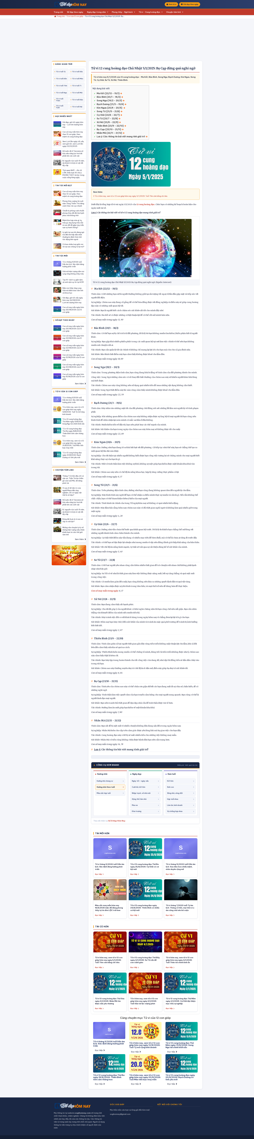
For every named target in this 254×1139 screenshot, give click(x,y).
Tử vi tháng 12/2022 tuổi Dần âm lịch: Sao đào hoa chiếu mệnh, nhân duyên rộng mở (180, 866)
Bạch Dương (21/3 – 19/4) (110, 104)
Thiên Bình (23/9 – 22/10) (110, 125)
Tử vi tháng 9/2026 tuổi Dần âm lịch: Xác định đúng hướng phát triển (73, 264)
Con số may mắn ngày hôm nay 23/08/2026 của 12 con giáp (73, 338)
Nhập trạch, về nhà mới (141, 793)
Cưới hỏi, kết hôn (138, 787)
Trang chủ (58, 12)
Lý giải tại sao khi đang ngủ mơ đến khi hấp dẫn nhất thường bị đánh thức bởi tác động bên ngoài (73, 235)
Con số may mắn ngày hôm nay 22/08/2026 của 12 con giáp (73, 347)
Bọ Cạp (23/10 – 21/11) (109, 129)
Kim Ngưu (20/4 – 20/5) (110, 107)
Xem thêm (79, 383)
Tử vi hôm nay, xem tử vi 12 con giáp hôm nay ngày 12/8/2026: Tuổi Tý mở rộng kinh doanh (73, 410)
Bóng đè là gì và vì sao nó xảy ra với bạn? (72, 520)
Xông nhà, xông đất (175, 793)
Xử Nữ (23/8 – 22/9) (107, 122)
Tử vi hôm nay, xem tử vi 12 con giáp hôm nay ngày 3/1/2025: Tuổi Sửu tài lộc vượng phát (144, 1001)
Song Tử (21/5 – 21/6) (108, 111)
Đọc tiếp (98, 874)
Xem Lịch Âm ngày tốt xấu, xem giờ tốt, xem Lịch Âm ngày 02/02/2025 (73, 143)
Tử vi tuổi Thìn (61, 86)
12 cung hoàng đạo (146, 204)
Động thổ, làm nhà (139, 799)
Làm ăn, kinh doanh (174, 805)
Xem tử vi (172, 4)
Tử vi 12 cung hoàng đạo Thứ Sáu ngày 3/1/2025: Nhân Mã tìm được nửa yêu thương (109, 1001)
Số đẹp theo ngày (75, 12)
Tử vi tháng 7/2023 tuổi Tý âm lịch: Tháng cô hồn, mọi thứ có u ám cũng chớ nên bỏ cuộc (180, 908)
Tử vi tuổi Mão (77, 79)
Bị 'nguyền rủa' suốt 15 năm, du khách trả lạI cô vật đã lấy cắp (73, 163)
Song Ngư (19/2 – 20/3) (109, 100)
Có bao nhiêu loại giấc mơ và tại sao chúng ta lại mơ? (73, 245)
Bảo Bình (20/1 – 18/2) (109, 97)
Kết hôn (170, 781)
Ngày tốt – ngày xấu (140, 781)
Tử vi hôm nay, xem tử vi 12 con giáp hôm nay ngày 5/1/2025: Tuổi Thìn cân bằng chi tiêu (130, 196)
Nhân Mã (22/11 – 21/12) (109, 133)
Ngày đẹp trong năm (96, 12)
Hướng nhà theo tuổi (106, 787)
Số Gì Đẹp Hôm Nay (116, 821)
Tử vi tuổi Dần (61, 79)
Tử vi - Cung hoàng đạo (149, 12)
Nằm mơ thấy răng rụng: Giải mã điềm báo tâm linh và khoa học (72, 290)
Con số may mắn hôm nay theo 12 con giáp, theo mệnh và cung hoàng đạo (72, 134)
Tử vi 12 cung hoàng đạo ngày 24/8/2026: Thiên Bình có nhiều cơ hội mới (144, 908)
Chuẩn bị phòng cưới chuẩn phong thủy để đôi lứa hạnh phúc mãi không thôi (73, 213)
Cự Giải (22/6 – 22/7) (108, 115)
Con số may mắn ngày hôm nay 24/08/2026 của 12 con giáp (73, 309)
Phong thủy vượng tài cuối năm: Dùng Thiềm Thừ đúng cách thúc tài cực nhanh (73, 203)
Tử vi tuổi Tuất (59, 107)
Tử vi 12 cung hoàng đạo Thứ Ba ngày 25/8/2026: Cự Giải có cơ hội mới (144, 866)
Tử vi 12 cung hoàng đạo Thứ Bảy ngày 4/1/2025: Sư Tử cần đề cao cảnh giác (145, 960)
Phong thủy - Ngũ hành (122, 12)
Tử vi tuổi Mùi (77, 93)
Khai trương (136, 811)
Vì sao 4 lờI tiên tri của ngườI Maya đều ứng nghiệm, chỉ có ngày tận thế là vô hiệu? (72, 491)
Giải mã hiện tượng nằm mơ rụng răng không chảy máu (73, 272)
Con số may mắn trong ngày (104, 591)
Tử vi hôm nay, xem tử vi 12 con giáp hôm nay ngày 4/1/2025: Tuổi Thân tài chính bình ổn (179, 960)
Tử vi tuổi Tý (61, 72)
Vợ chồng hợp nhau (174, 811)
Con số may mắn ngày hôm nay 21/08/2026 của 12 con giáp (73, 357)
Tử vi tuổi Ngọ (61, 93)
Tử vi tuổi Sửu (77, 72)
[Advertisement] (127, 41)
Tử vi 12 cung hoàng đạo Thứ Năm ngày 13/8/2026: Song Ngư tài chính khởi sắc (73, 421)
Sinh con (170, 787)
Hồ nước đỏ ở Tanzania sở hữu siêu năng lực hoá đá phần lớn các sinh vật (72, 153)
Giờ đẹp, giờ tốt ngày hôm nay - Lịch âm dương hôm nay (72, 124)
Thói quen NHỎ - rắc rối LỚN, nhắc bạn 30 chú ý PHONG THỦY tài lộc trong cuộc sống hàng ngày (73, 173)
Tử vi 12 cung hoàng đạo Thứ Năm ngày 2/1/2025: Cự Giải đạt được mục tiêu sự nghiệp (181, 1001)
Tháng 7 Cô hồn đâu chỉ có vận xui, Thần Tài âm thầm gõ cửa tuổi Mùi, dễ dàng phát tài (73, 479)
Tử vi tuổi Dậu (77, 100)
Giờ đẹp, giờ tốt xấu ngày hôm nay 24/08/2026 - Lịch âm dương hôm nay (72, 300)
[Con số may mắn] (69, 555)
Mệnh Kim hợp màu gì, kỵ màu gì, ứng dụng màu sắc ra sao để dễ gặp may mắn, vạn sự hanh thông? (73, 223)
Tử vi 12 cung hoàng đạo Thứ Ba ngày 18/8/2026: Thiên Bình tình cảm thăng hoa (72, 432)
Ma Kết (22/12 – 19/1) (108, 93)
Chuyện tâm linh (173, 12)
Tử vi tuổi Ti (76, 86)
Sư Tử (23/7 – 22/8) (107, 118)
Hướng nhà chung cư (105, 781)
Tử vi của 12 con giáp (74, 16)
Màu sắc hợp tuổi (104, 793)
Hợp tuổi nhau (172, 799)
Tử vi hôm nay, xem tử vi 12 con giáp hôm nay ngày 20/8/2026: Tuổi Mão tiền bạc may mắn (73, 444)
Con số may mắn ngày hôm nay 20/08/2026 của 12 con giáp (73, 367)
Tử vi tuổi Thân (59, 100)
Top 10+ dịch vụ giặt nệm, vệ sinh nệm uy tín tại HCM (73, 281)
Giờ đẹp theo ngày (190, 4)
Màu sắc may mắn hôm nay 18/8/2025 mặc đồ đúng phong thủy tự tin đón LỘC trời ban (109, 908)
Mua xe (135, 805)
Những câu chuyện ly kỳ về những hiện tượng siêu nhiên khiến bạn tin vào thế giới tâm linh (73, 531)
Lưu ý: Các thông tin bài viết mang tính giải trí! (121, 136)
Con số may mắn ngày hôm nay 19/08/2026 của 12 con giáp (73, 376)
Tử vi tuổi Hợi (77, 107)
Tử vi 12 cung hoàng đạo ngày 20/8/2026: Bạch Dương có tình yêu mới (72, 455)
